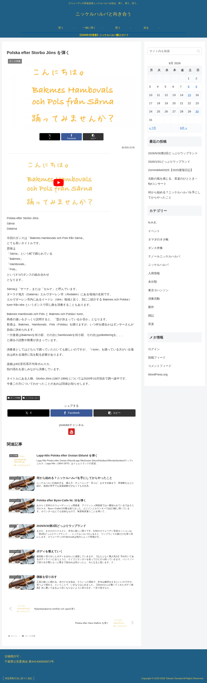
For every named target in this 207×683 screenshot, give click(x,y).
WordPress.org (158, 374)
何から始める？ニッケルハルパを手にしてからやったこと (174, 195)
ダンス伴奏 (15, 398)
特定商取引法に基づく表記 (18, 678)
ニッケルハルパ (32, 398)
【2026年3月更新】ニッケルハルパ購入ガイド (103, 35)
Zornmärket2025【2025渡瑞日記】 (170, 170)
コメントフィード (159, 366)
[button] (93, 136)
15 (189, 95)
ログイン (154, 349)
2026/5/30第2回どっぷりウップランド (173, 153)
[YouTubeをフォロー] (71, 431)
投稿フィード (157, 357)
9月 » (183, 128)
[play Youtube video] (58, 182)
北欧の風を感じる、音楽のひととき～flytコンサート (173, 181)
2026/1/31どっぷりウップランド (169, 161)
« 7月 (152, 128)
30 (197, 111)
